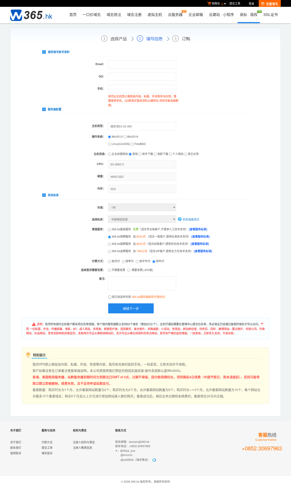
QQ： (102, 76)
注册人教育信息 (82, 447)
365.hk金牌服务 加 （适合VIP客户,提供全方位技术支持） (161, 251)
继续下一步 (131, 308)
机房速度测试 (191, 219)
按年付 (160, 261)
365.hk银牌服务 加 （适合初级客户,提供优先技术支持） (160, 244)
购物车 (217, 3)
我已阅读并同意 (138, 297)
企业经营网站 (119, 154)
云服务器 (175, 14)
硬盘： (101, 176)
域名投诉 (47, 453)
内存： (101, 188)
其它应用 (193, 154)
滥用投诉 (15, 453)
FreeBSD (140, 144)
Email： (100, 64)
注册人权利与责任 (84, 442)
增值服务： (98, 229)
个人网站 (177, 154)
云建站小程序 (221, 14)
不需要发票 (119, 270)
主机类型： (98, 126)
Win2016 (132, 136)
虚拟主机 (155, 14)
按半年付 (145, 261)
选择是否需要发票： (93, 270)
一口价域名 (92, 14)
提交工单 (234, 3)
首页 (73, 14)
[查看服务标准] (198, 229)
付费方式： (98, 261)
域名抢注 (114, 14)
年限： (101, 207)
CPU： (101, 164)
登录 (251, 3)
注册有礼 (272, 3)
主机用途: (99, 154)
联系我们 (15, 447)
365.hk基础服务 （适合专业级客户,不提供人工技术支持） (159, 229)
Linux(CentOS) (121, 144)
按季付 (130, 261)
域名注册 (134, 14)
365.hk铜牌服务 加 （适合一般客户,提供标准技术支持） (160, 236)
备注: (102, 278)
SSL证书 (270, 14)
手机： (101, 88)
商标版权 (249, 14)
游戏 (135, 154)
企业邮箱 (195, 14)
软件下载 (147, 154)
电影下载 (162, 154)
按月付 (116, 261)
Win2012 (117, 136)
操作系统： (98, 136)
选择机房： (98, 219)
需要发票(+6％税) (142, 270)
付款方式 (47, 442)
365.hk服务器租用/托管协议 (148, 297)
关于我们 (15, 442)
